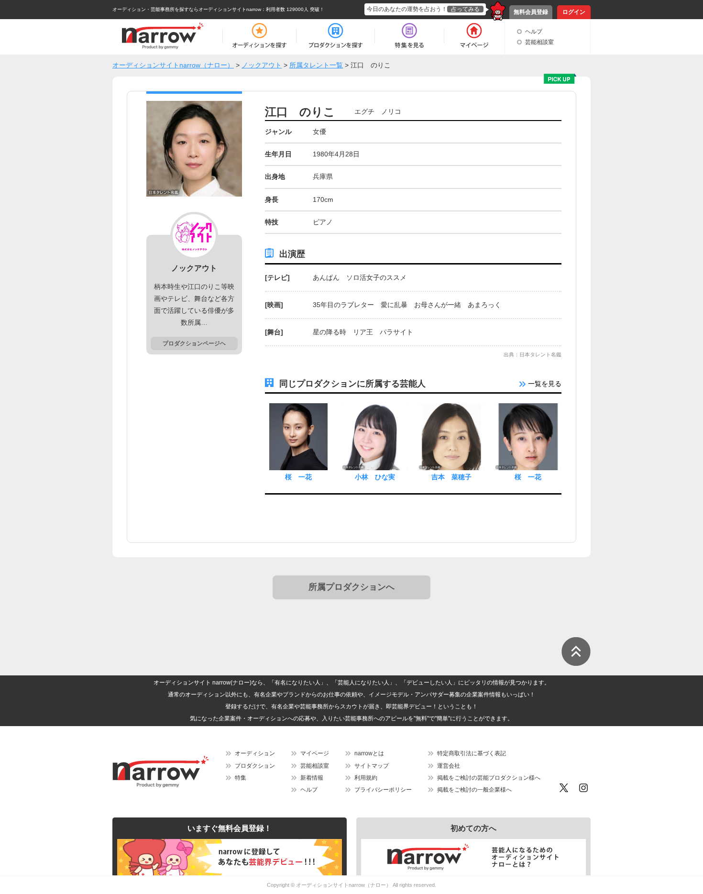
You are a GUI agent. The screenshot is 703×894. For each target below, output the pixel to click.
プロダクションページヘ (194, 343)
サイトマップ (371, 765)
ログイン (573, 12)
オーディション (255, 753)
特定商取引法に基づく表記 (471, 753)
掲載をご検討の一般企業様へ (474, 789)
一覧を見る (543, 383)
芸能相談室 (539, 42)
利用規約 (365, 777)
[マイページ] (474, 36)
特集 (240, 777)
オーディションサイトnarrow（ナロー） (343, 885)
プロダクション (255, 765)
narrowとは (369, 753)
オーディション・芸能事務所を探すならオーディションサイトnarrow (186, 9)
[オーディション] (259, 36)
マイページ (314, 753)
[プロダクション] (335, 36)
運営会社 (448, 765)
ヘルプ (533, 31)
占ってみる (465, 9)
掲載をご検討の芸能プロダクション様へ (488, 777)
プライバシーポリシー (383, 789)
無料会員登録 (531, 12)
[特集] (409, 36)
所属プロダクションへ (351, 587)
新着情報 (311, 777)
